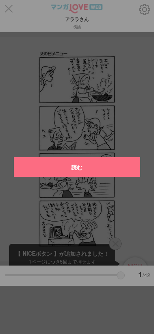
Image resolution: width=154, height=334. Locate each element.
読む (77, 167)
